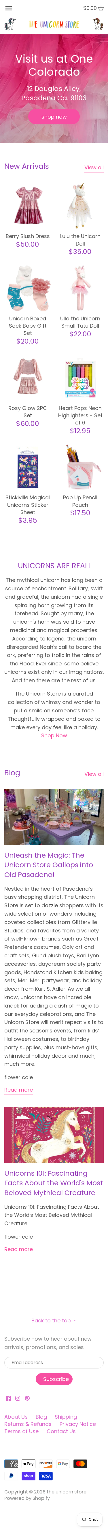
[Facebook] (8, 1397)
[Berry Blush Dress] (27, 206)
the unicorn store (66, 1492)
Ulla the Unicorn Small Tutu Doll (80, 322)
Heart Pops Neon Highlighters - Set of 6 (80, 415)
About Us (16, 1416)
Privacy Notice (78, 1424)
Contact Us (61, 1431)
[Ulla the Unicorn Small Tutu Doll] (80, 288)
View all (94, 167)
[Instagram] (17, 1397)
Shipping (66, 1416)
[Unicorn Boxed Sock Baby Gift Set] (27, 288)
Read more (18, 1089)
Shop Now (54, 735)
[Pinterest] (27, 1397)
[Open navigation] (8, 8)
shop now (54, 116)
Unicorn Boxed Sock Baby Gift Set (28, 326)
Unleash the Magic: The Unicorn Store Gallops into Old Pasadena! (48, 864)
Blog (12, 773)
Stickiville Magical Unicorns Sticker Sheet (27, 504)
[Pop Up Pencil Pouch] (80, 467)
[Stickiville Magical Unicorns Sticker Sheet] (27, 467)
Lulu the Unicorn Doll (80, 240)
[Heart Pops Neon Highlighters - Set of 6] (80, 377)
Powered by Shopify (27, 1498)
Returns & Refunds (28, 1424)
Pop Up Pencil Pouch (80, 501)
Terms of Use (21, 1431)
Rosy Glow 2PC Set (27, 411)
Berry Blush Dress (28, 236)
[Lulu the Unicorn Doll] (80, 206)
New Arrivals (26, 166)
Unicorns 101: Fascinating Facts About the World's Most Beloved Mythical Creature (53, 1182)
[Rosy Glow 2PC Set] (27, 377)
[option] (54, 88)
